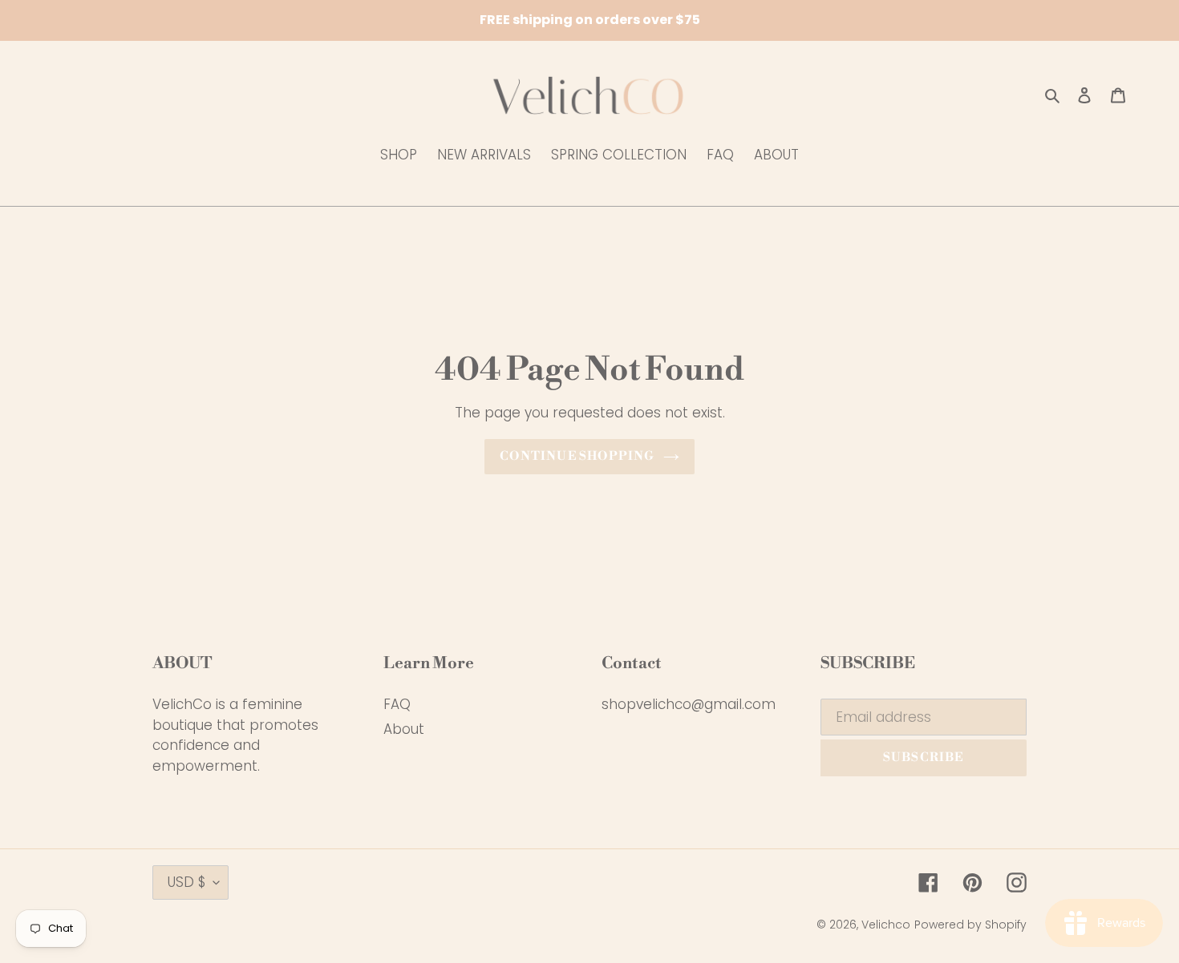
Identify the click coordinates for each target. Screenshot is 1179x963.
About (403, 729)
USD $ (186, 882)
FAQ (397, 704)
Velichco (885, 925)
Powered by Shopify (970, 925)
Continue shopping (577, 456)
